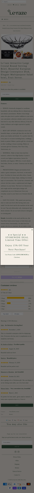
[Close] (31, 230)
